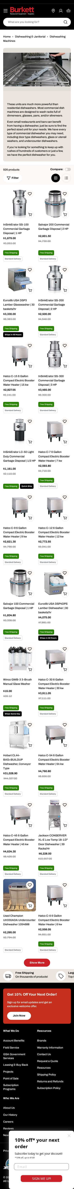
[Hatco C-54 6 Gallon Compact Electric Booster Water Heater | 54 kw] (54, 735)
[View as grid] (55, 177)
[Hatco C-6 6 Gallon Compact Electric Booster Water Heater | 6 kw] (54, 895)
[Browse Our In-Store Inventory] (53, 11)
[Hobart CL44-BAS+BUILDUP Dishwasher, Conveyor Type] (19, 735)
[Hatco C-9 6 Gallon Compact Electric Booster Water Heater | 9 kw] (19, 507)
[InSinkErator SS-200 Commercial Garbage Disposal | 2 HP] (54, 280)
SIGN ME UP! (41, 1178)
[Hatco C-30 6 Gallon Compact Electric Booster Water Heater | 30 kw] (54, 659)
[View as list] (66, 177)
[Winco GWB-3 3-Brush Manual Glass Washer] (19, 659)
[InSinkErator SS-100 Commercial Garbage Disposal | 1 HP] (19, 204)
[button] (30, 194)
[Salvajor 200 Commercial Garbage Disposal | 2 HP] (54, 204)
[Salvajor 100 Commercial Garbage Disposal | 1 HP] (19, 583)
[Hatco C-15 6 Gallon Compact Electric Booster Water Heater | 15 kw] (19, 356)
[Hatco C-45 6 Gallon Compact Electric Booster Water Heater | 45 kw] (19, 815)
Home (7, 36)
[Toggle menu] (5, 10)
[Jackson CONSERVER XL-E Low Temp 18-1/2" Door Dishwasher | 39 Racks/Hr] (54, 815)
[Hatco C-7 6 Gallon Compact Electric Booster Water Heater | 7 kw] (54, 431)
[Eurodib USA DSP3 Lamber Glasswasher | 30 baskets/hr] (19, 280)
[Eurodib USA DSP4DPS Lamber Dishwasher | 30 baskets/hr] (54, 583)
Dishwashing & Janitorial (30, 36)
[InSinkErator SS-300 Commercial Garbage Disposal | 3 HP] (54, 356)
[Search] (65, 22)
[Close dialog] (69, 1136)
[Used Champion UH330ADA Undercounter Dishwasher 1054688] (19, 895)
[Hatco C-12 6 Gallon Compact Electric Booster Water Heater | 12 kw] (54, 507)
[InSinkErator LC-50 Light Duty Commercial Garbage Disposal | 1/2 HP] (19, 431)
